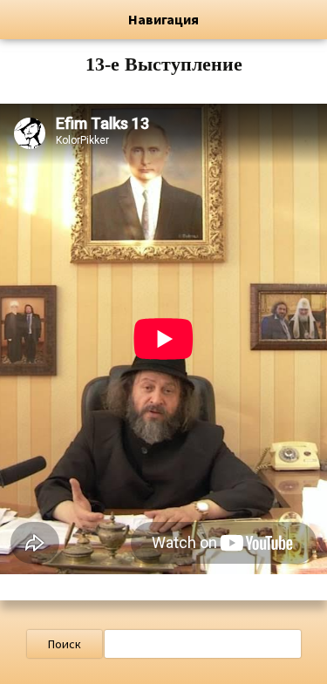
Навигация (163, 19)
